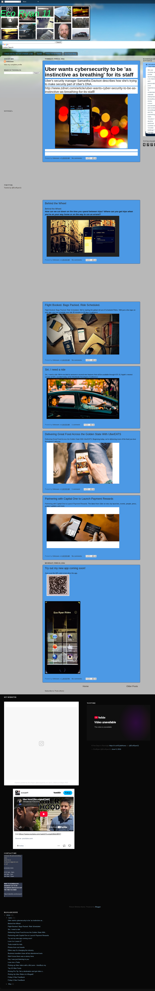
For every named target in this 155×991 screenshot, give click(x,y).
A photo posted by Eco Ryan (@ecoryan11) (30, 783)
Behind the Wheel (55, 203)
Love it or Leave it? (15, 941)
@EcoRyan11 (134, 745)
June (10, 918)
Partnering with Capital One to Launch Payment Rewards (79, 498)
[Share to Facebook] (93, 158)
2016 (8, 915)
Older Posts (132, 686)
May (10, 984)
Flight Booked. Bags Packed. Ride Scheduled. (72, 305)
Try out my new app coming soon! (65, 568)
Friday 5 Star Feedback (16, 977)
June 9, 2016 (116, 749)
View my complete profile (13, 64)
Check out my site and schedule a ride (18, 54)
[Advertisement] (91, 181)
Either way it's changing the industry (21, 950)
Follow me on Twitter (53, 54)
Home (86, 686)
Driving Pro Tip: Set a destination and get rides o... (26, 971)
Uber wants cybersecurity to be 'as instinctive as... (26, 920)
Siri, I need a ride (55, 369)
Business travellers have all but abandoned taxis (25, 953)
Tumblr (39, 54)
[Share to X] (91, 158)
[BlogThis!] (89, 158)
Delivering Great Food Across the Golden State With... (27, 932)
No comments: (77, 158)
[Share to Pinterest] (95, 158)
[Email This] (87, 158)
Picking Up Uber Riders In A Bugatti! (20, 974)
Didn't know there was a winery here (21, 956)
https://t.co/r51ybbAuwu (117, 745)
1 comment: (76, 425)
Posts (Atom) (59, 691)
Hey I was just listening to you (18, 959)
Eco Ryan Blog (70, 54)
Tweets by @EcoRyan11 (12, 188)
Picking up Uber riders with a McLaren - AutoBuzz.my (27, 965)
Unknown (10, 61)
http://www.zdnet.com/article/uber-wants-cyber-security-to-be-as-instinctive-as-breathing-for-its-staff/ (90, 90)
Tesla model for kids (15, 944)
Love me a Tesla (14, 962)
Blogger (98, 907)
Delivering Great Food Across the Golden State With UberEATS (83, 434)
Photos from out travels (16, 947)
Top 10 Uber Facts (14, 968)
